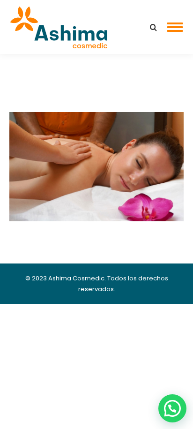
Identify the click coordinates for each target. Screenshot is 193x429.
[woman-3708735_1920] (96, 166)
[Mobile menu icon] (175, 27)
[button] (172, 408)
